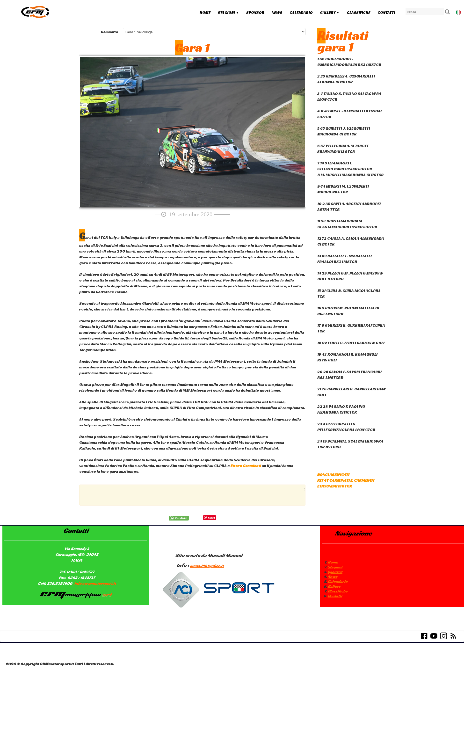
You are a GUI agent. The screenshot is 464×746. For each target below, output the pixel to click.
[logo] (35, 11)
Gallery (330, 12)
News (277, 12)
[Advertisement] (191, 494)
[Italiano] (459, 11)
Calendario (301, 12)
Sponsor (255, 12)
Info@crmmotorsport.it (95, 583)
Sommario (109, 31)
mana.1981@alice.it (207, 565)
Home (205, 12)
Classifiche (358, 12)
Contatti (386, 12)
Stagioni (228, 12)
